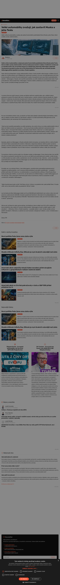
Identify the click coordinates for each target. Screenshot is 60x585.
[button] (30, 568)
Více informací (32, 566)
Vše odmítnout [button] (35, 579)
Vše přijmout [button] (23, 579)
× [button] (58, 560)
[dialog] (30, 572)
